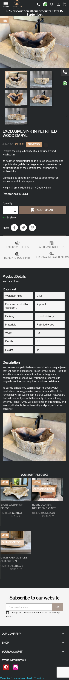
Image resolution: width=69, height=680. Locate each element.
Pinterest (32, 227)
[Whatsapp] (46, 3)
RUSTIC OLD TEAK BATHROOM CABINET (44, 506)
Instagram (15, 666)
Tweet (23, 227)
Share (14, 227)
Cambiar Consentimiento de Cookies (22, 678)
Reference (10, 194)
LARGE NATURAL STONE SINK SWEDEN (14, 559)
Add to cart (42, 210)
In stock (7, 281)
